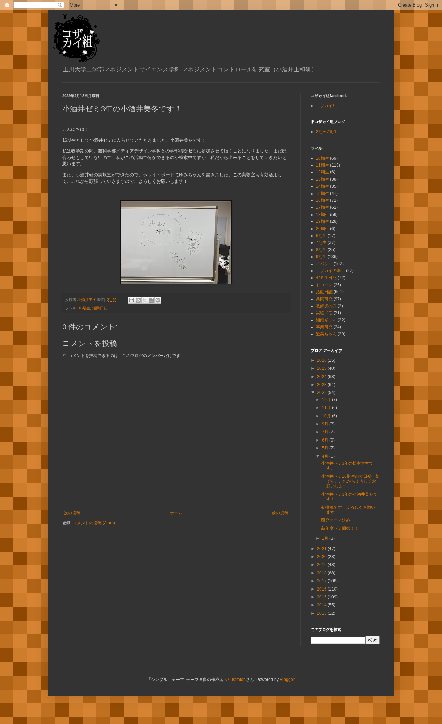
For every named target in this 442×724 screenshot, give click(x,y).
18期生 (322, 214)
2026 (322, 360)
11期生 (322, 165)
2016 (322, 589)
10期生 (322, 158)
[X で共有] (144, 300)
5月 (325, 448)
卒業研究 (324, 327)
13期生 (322, 179)
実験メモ (324, 312)
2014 (322, 605)
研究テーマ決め (335, 520)
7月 (325, 431)
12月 (327, 399)
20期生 (322, 228)
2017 (322, 580)
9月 (325, 423)
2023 (322, 384)
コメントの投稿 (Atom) (94, 522)
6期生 (321, 235)
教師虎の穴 (326, 306)
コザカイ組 (326, 105)
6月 (325, 440)
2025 (322, 368)
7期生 (321, 242)
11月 (327, 407)
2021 (322, 548)
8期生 (321, 249)
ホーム (176, 512)
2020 (322, 556)
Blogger (287, 679)
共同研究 (324, 299)
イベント (324, 263)
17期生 (322, 207)
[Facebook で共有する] (151, 300)
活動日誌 (99, 308)
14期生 (322, 186)
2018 (322, 573)
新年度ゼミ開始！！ (339, 528)
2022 (322, 392)
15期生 (322, 193)
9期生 (321, 256)
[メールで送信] (131, 300)
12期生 (322, 172)
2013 (322, 613)
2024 (322, 376)
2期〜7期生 (326, 131)
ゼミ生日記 (326, 277)
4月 (325, 456)
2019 (322, 564)
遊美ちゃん (326, 333)
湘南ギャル (326, 320)
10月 (327, 416)
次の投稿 (72, 512)
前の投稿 (280, 512)
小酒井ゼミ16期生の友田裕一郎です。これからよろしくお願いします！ (350, 481)
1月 (325, 538)
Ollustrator (235, 679)
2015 (322, 597)
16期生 (84, 308)
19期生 (322, 221)
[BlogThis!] (138, 300)
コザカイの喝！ (330, 270)
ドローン (324, 284)
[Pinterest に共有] (157, 300)
